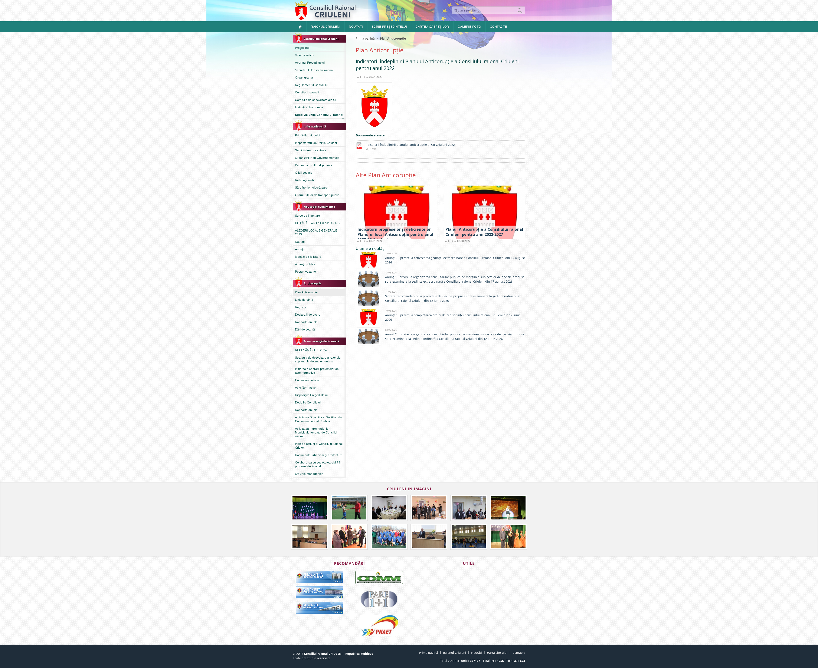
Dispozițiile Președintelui (311, 395)
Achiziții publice (305, 264)
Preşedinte (302, 47)
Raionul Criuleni (325, 26)
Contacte (498, 26)
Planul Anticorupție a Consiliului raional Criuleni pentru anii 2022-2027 (484, 232)
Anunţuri (300, 249)
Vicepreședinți (304, 55)
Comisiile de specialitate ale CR (316, 100)
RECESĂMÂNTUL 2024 (311, 350)
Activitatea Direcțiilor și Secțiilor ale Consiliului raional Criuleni (318, 419)
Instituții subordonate (309, 107)
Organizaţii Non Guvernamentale (317, 157)
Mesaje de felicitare (308, 256)
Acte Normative (305, 387)
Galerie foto (469, 26)
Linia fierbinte (304, 299)
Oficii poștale (303, 172)
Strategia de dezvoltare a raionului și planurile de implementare (318, 359)
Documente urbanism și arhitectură (318, 455)
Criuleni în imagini (409, 488)
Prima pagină (365, 38)
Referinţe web (304, 180)
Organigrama (304, 77)
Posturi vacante (305, 271)
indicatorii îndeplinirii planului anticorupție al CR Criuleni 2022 (410, 145)
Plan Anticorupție (306, 292)
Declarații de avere (307, 314)
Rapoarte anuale (306, 322)
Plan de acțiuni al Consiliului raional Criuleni (319, 445)
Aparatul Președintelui (310, 62)
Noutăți (300, 241)
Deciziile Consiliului (308, 402)
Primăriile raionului (307, 135)
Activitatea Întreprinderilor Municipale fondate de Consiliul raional (316, 432)
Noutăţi (356, 26)
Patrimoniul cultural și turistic (314, 165)
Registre (300, 307)
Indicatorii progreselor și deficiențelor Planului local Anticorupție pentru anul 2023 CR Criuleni (395, 234)
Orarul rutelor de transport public (317, 195)
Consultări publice (307, 380)
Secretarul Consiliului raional (314, 70)
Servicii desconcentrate (310, 150)
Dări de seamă (305, 329)
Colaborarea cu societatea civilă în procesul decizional (318, 464)
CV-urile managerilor (309, 473)
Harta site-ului (497, 653)
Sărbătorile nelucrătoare (311, 187)
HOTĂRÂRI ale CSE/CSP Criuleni (317, 223)
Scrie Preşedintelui (389, 26)
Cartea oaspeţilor (432, 26)
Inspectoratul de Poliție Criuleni (316, 142)
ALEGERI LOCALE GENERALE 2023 (316, 232)
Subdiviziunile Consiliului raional (319, 115)
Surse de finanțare (307, 215)
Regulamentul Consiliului (311, 85)
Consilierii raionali (307, 92)
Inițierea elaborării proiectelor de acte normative (317, 370)
